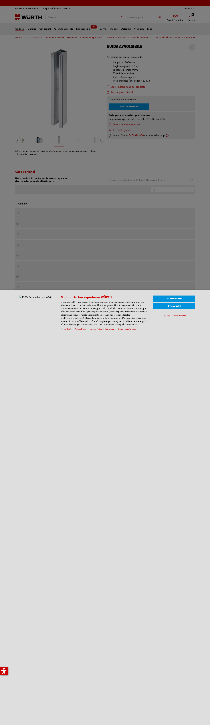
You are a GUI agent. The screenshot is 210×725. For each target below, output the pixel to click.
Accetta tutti (174, 299)
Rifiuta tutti (174, 306)
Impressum (110, 329)
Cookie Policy (96, 329)
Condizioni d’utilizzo (127, 329)
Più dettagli (66, 329)
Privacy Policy (81, 329)
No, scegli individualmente (174, 316)
